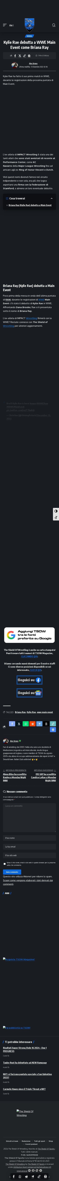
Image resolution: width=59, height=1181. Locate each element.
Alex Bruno (33, 63)
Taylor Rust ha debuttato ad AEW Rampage (25, 1062)
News (29, 36)
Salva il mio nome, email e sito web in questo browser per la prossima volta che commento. (31, 864)
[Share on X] (20, 55)
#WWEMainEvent (16, 406)
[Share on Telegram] (32, 1176)
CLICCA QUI (35, 670)
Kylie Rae (31, 712)
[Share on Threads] (46, 723)
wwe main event (45, 712)
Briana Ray (20, 712)
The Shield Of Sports (46, 1149)
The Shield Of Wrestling (15, 1164)
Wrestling (31, 318)
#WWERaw (42, 403)
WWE (41, 299)
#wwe (33, 403)
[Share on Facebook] (15, 55)
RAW (8, 299)
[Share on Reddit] (26, 1176)
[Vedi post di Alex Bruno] (14, 65)
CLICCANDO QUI (29, 656)
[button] (5, 25)
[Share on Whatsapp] (20, 1176)
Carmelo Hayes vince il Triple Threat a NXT (24, 1089)
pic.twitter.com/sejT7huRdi (20, 410)
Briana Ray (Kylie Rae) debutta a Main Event (30, 205)
